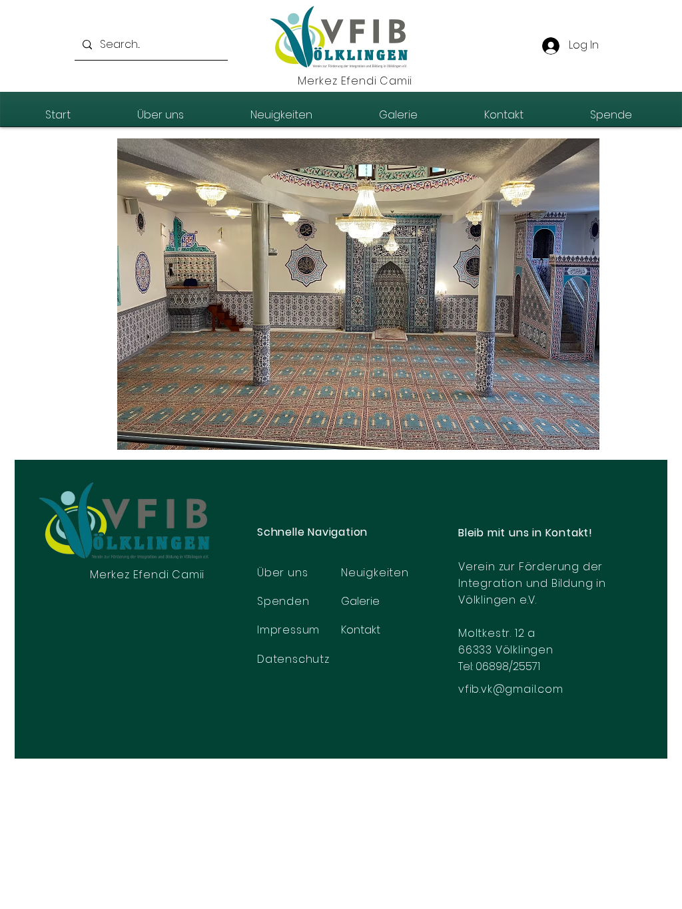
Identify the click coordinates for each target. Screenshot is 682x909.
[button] (358, 294)
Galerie (360, 601)
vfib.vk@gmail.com (510, 689)
